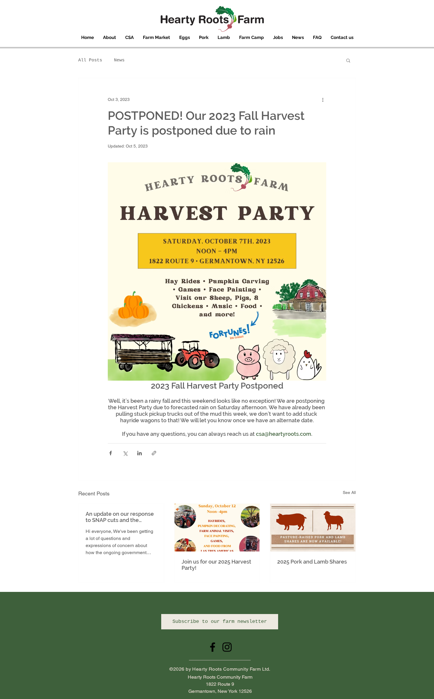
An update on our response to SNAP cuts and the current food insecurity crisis (120, 517)
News (119, 60)
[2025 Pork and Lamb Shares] (312, 527)
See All (349, 492)
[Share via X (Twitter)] (125, 453)
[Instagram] (227, 647)
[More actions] (322, 99)
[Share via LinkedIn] (139, 453)
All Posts (90, 60)
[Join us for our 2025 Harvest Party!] (217, 527)
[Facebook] (212, 647)
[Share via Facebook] (110, 453)
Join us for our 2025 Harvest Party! (216, 565)
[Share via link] (154, 453)
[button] (348, 60)
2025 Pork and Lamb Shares (312, 562)
